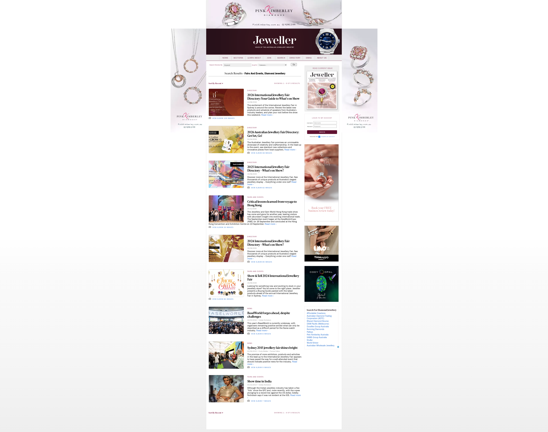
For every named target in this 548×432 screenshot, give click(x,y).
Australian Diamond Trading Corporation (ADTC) (319, 317)
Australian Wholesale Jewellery (320, 345)
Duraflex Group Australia (318, 326)
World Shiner (312, 343)
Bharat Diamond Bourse (318, 321)
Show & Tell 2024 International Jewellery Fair (273, 277)
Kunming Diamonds (315, 329)
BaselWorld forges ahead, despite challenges (268, 314)
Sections (238, 58)
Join (269, 58)
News (225, 58)
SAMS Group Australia (317, 337)
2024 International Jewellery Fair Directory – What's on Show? (268, 243)
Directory (295, 58)
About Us (322, 58)
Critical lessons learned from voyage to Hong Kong (272, 203)
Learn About (254, 58)
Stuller (310, 340)
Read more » (267, 115)
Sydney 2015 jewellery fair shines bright (272, 348)
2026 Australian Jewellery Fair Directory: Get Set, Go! (273, 134)
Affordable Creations (316, 313)
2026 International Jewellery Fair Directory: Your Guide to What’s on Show (273, 96)
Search (281, 58)
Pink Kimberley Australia (318, 335)
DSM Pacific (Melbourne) (318, 324)
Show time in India (259, 381)
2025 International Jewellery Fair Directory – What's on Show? (268, 168)
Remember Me (314, 136)
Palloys (310, 332)
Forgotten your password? (328, 136)
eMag (309, 58)
